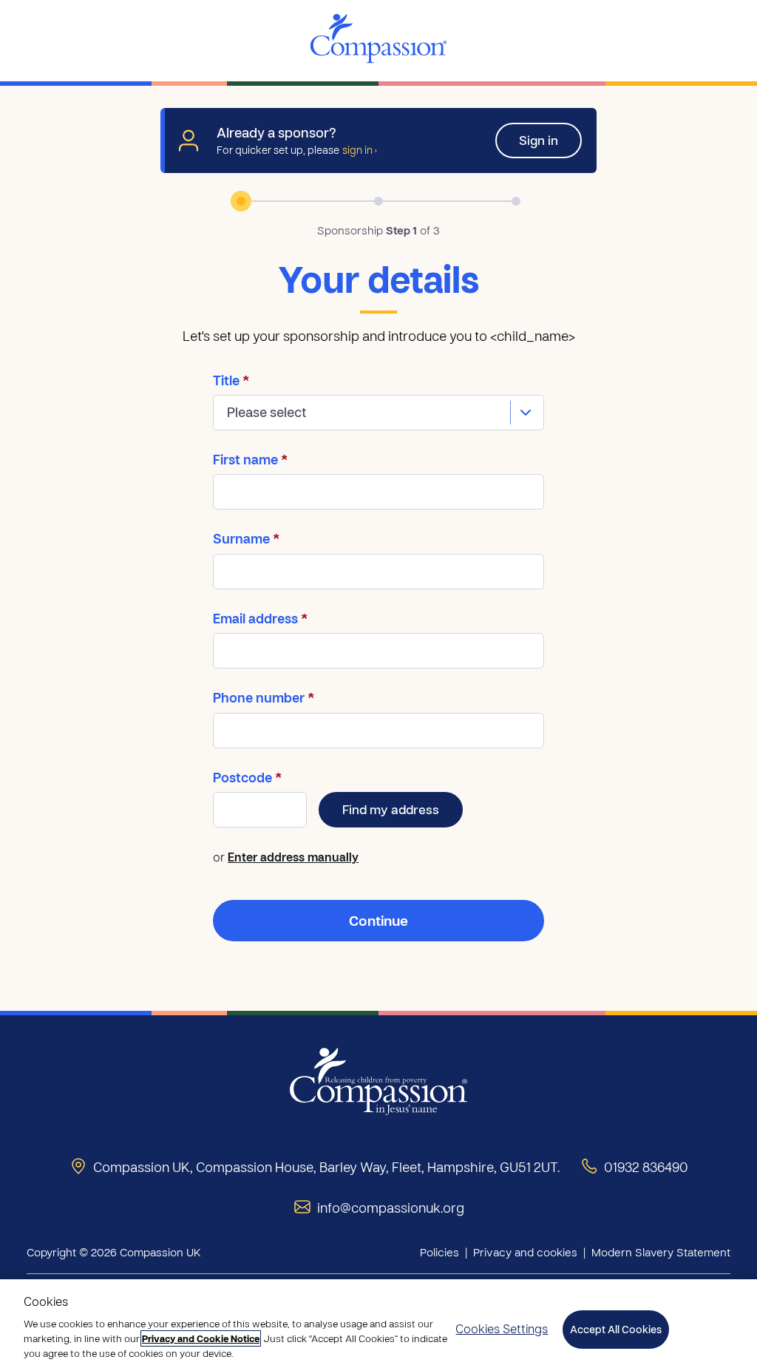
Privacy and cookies (525, 1252)
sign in (359, 149)
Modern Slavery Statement (660, 1252)
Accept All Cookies (616, 1329)
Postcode (247, 777)
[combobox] (378, 412)
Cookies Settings (501, 1328)
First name (250, 460)
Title (231, 380)
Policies (439, 1252)
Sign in (538, 140)
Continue (378, 920)
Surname (246, 539)
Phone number (263, 698)
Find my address (390, 809)
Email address (260, 619)
